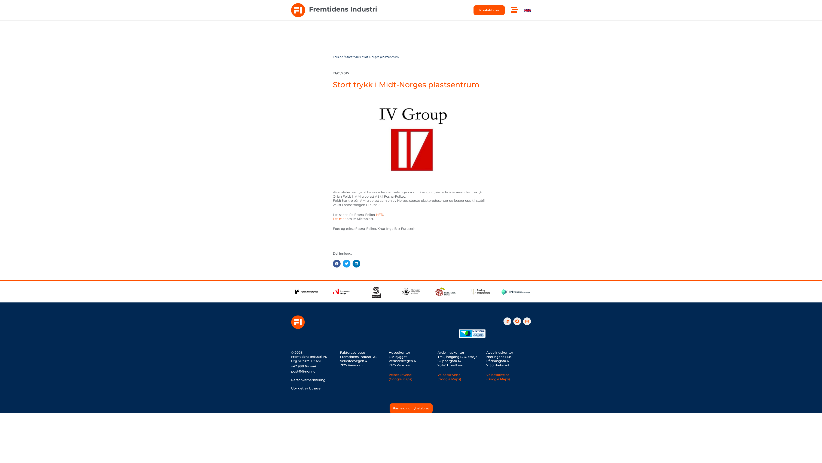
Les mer (339, 219)
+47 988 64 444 (303, 366)
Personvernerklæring (308, 380)
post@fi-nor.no (303, 371)
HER (379, 215)
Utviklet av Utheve (305, 388)
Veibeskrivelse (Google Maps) (400, 377)
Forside (338, 57)
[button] (337, 264)
